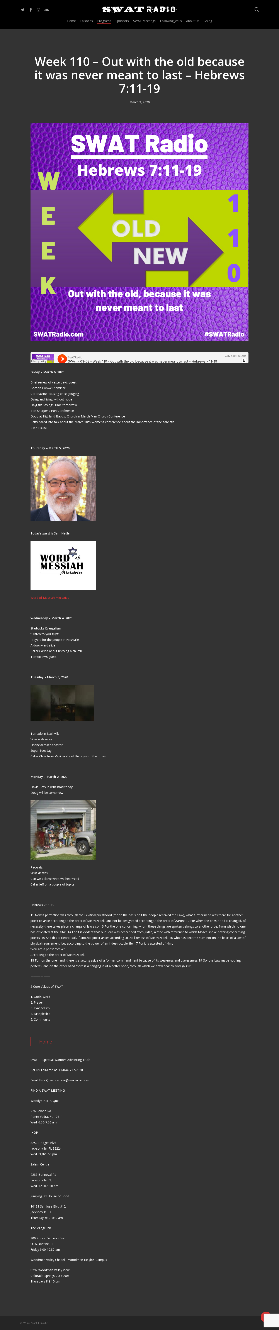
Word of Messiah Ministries (50, 597)
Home (45, 1041)
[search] (256, 9)
